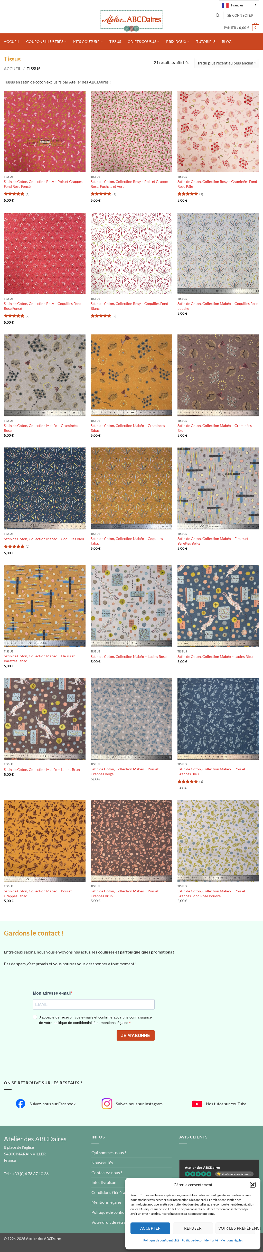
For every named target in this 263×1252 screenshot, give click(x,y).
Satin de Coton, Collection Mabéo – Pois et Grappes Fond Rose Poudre (211, 893)
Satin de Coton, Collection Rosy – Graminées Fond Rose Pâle (217, 184)
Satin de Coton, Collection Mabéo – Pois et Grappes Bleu (211, 771)
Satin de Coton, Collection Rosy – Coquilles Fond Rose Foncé (42, 306)
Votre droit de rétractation (114, 1222)
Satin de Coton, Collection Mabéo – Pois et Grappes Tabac (38, 893)
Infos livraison (103, 1182)
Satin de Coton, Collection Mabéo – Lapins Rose (128, 656)
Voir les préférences (236, 1228)
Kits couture (86, 41)
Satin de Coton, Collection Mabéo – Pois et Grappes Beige (124, 771)
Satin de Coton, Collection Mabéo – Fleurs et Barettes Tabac (39, 658)
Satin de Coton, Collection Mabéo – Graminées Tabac (128, 428)
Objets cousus (142, 41)
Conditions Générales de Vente (118, 1192)
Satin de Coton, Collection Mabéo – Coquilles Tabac (127, 541)
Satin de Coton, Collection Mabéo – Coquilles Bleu (44, 539)
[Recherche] (218, 15)
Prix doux (176, 41)
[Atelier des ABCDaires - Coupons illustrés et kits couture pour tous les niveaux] (131, 21)
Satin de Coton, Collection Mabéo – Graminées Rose (41, 428)
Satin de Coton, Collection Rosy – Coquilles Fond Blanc (129, 306)
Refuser (193, 1228)
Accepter (150, 1228)
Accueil (12, 41)
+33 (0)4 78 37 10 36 (30, 1173)
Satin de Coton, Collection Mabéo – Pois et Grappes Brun (124, 893)
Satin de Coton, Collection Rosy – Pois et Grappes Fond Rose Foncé (43, 184)
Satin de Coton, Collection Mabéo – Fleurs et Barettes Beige (212, 541)
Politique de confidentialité (161, 1240)
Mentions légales (231, 1240)
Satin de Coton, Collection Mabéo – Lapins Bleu (215, 656)
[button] (252, 1184)
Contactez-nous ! (106, 1172)
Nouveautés (102, 1162)
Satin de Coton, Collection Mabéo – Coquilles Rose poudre (217, 306)
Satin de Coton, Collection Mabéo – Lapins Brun (42, 769)
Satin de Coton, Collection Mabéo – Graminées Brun (214, 428)
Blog (226, 41)
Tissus (115, 41)
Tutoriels (205, 41)
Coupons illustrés (44, 41)
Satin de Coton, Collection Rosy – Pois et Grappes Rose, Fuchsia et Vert (130, 184)
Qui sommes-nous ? (108, 1152)
